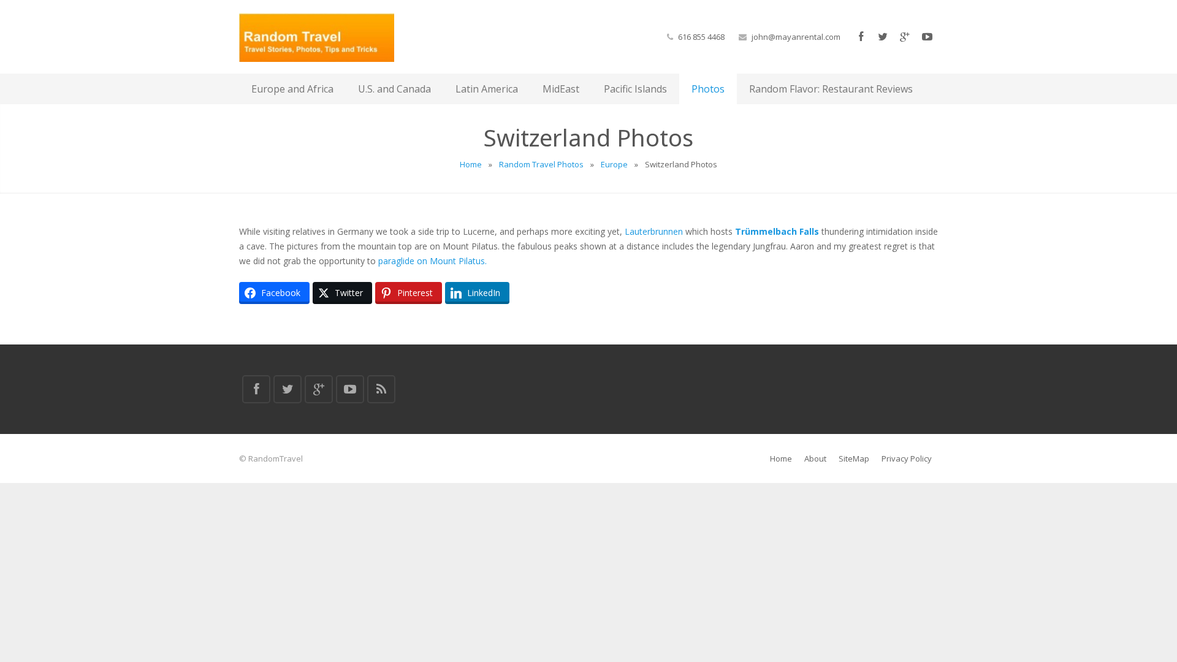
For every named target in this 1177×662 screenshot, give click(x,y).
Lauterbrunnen (654, 231)
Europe (614, 164)
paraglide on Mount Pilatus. (432, 261)
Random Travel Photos (541, 164)
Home (471, 164)
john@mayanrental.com (796, 36)
